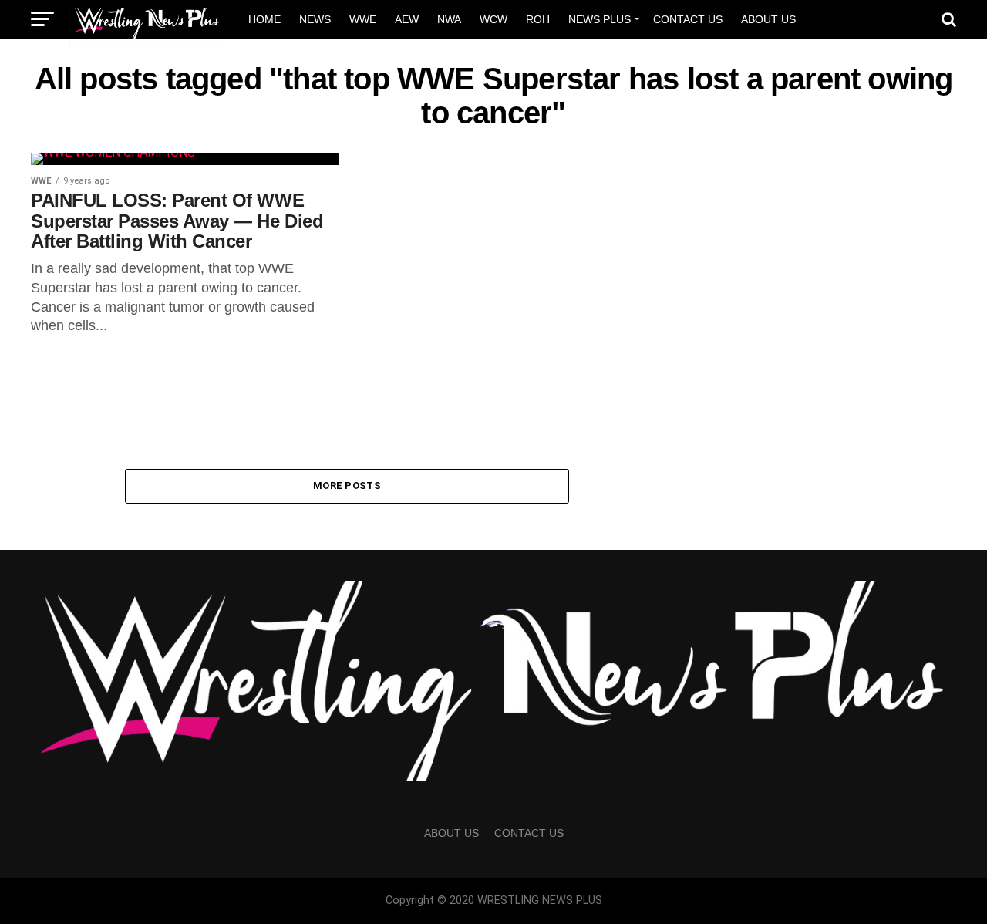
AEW (407, 19)
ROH (538, 19)
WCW (493, 19)
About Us (768, 19)
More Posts (347, 485)
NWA (449, 19)
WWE (362, 19)
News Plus (599, 19)
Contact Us (688, 19)
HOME (264, 19)
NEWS (315, 19)
